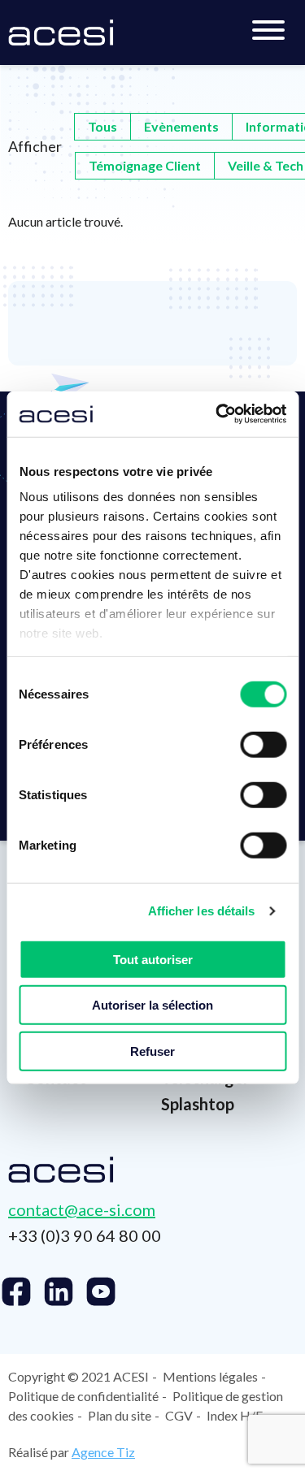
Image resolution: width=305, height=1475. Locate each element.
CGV (179, 1415)
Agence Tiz (103, 1452)
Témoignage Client (145, 165)
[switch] (263, 744)
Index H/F (235, 1415)
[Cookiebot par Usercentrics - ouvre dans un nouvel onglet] (217, 414)
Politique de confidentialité (83, 1396)
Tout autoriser (153, 959)
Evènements (181, 126)
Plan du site (119, 1415)
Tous (102, 126)
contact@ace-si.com (81, 1209)
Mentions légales (210, 1376)
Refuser (152, 1051)
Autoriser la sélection (152, 1005)
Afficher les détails (201, 911)
